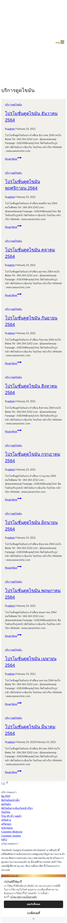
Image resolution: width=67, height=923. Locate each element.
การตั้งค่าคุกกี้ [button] (33, 913)
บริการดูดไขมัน (13, 104)
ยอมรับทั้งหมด (33, 904)
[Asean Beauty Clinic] (6, 42)
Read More (13, 159)
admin (11, 129)
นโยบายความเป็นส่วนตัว (23, 896)
